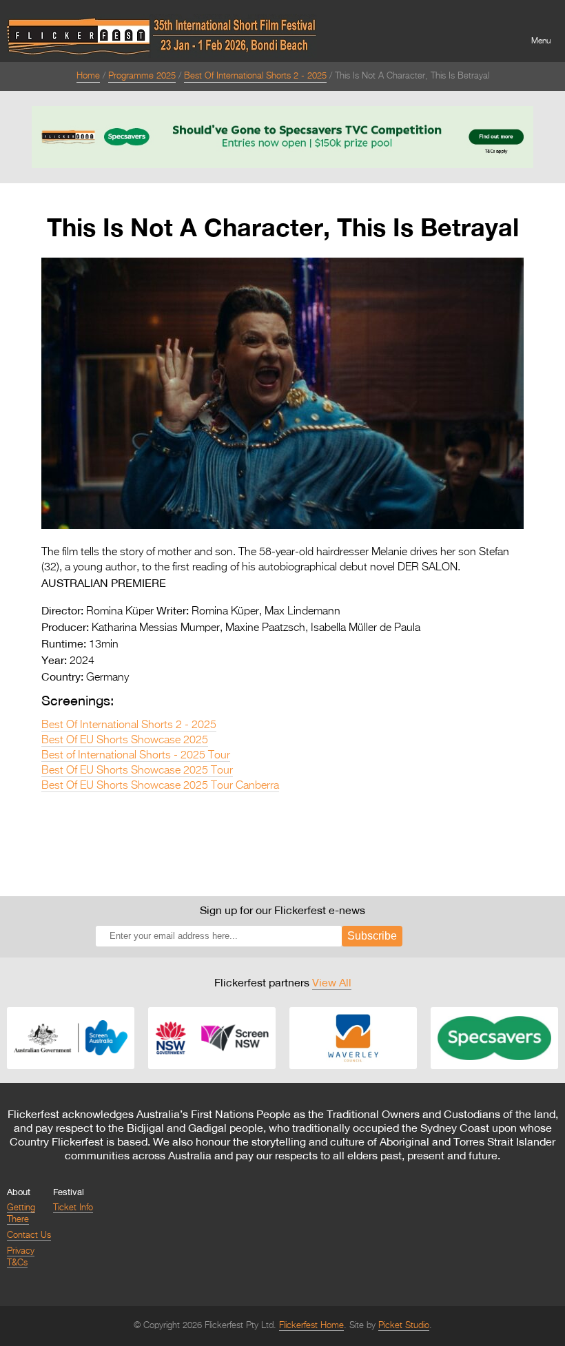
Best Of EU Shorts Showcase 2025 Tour (137, 770)
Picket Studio (403, 1325)
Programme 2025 (142, 76)
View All (331, 982)
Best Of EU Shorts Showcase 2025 (124, 740)
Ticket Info (73, 1207)
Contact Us (29, 1235)
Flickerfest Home (311, 1325)
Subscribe (372, 936)
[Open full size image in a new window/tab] (282, 526)
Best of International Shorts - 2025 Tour (135, 755)
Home (88, 76)
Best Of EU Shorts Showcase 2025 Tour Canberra (160, 785)
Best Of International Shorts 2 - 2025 (255, 76)
